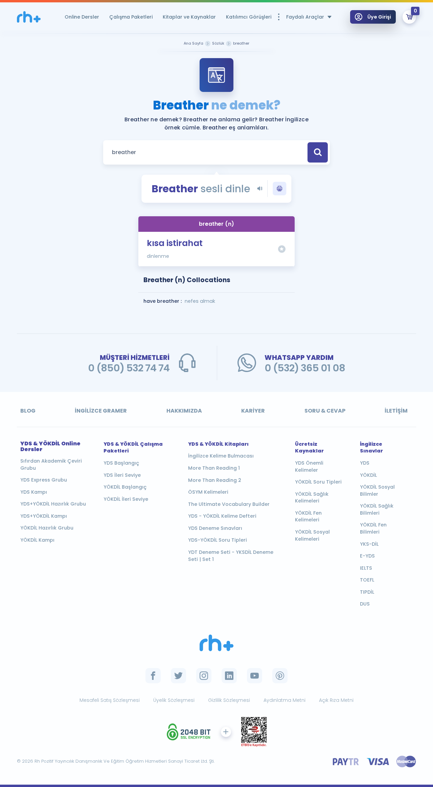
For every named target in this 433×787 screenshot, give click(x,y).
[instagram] (203, 675)
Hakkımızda (184, 411)
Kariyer (253, 411)
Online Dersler (82, 17)
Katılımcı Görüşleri (248, 17)
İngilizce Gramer (101, 411)
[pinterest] (280, 675)
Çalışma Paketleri (131, 17)
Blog (28, 411)
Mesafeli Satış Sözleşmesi (109, 700)
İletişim (396, 411)
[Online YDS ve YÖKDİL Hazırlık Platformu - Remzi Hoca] (216, 643)
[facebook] (153, 675)
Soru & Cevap (324, 411)
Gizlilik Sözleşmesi (229, 700)
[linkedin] (229, 675)
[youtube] (254, 675)
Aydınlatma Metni (284, 700)
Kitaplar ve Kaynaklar (189, 17)
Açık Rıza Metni (336, 700)
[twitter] (178, 675)
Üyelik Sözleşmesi (174, 700)
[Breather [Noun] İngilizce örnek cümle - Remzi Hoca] (29, 17)
